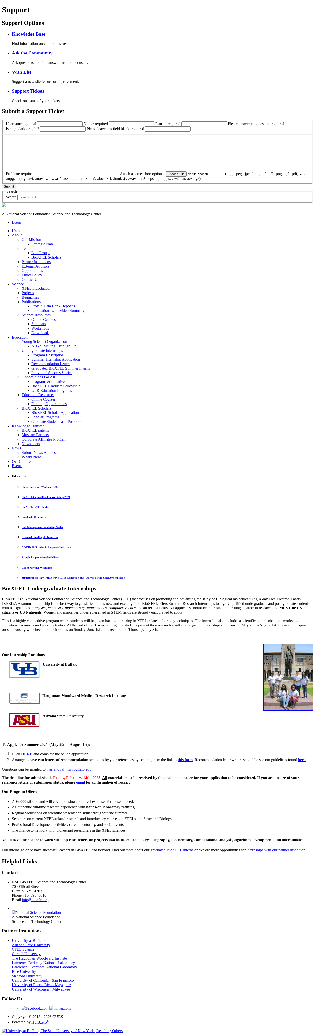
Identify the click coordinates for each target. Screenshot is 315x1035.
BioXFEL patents (35, 430)
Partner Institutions (36, 262)
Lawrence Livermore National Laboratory (44, 967)
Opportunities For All (38, 377)
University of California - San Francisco (43, 980)
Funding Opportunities (49, 404)
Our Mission (31, 239)
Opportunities (32, 270)
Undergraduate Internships (42, 350)
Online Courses (44, 319)
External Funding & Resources (40, 537)
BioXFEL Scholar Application (55, 412)
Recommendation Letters (51, 364)
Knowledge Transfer (28, 426)
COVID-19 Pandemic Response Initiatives (46, 547)
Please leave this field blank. (115, 129)
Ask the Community (32, 52)
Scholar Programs (45, 417)
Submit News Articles (39, 452)
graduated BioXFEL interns (172, 850)
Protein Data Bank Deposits (53, 306)
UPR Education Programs (52, 390)
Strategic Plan (42, 244)
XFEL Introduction (36, 288)
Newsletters (31, 444)
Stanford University (27, 976)
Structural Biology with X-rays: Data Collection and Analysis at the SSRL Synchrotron (73, 577)
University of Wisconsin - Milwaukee (41, 989)
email (80, 782)
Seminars (39, 324)
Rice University (24, 971)
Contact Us (30, 279)
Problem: (20, 174)
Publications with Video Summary (58, 310)
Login (16, 222)
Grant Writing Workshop (37, 567)
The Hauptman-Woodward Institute (39, 958)
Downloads (40, 333)
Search (11, 197)
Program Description (48, 355)
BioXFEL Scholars (46, 257)
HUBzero (40, 1022)
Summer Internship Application (56, 359)
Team (26, 248)
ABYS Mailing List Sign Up (54, 346)
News (16, 448)
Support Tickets (28, 91)
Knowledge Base (28, 33)
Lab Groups (41, 253)
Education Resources (38, 395)
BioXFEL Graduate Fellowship (56, 386)
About (17, 235)
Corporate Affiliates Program (44, 439)
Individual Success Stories (52, 373)
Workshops (40, 328)
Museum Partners (35, 435)
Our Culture (21, 461)
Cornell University (26, 954)
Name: (96, 124)
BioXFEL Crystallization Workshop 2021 (46, 497)
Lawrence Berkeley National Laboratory (43, 963)
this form (185, 760)
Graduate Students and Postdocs (56, 421)
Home (16, 231)
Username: (21, 124)
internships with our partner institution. (276, 850)
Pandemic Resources (34, 517)
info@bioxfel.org (35, 900)
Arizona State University (31, 945)
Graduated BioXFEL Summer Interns (61, 368)
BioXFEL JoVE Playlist (35, 506)
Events (17, 466)
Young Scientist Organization (44, 341)
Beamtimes (30, 297)
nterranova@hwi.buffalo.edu (69, 769)
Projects (28, 293)
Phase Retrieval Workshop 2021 (41, 486)
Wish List (21, 72)
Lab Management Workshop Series (42, 527)
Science (18, 284)
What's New (31, 457)
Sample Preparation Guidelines (40, 557)
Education (20, 337)
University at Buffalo (28, 940)
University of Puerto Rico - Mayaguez (41, 985)
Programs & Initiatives (49, 381)
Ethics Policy (32, 275)
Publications (31, 302)
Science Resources (36, 315)
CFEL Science (23, 949)
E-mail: (167, 124)
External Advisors (35, 266)
